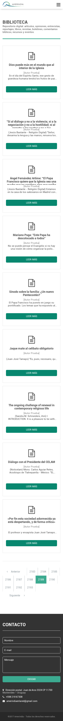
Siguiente (15, 595)
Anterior (15, 571)
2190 (52, 579)
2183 (32, 571)
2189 (41, 579)
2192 (19, 587)
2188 (30, 579)
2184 (43, 571)
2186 (8, 579)
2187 (19, 579)
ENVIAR (31, 679)
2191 (8, 587)
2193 (30, 587)
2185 (54, 571)
